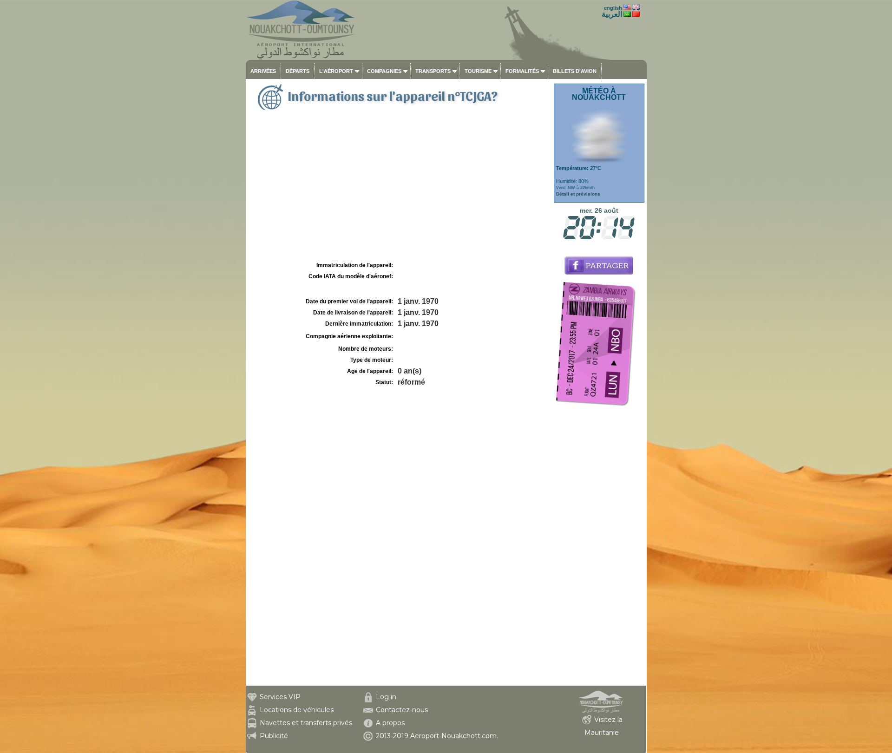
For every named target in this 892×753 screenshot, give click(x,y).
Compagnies (384, 71)
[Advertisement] (398, 189)
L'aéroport (336, 71)
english (613, 8)
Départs (297, 71)
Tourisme (478, 71)
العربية (612, 14)
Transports (433, 71)
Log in (386, 697)
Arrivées (263, 71)
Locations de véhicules (297, 710)
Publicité (274, 736)
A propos (390, 723)
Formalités (522, 71)
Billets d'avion (575, 71)
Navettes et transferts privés (306, 723)
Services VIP (280, 697)
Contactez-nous (402, 710)
